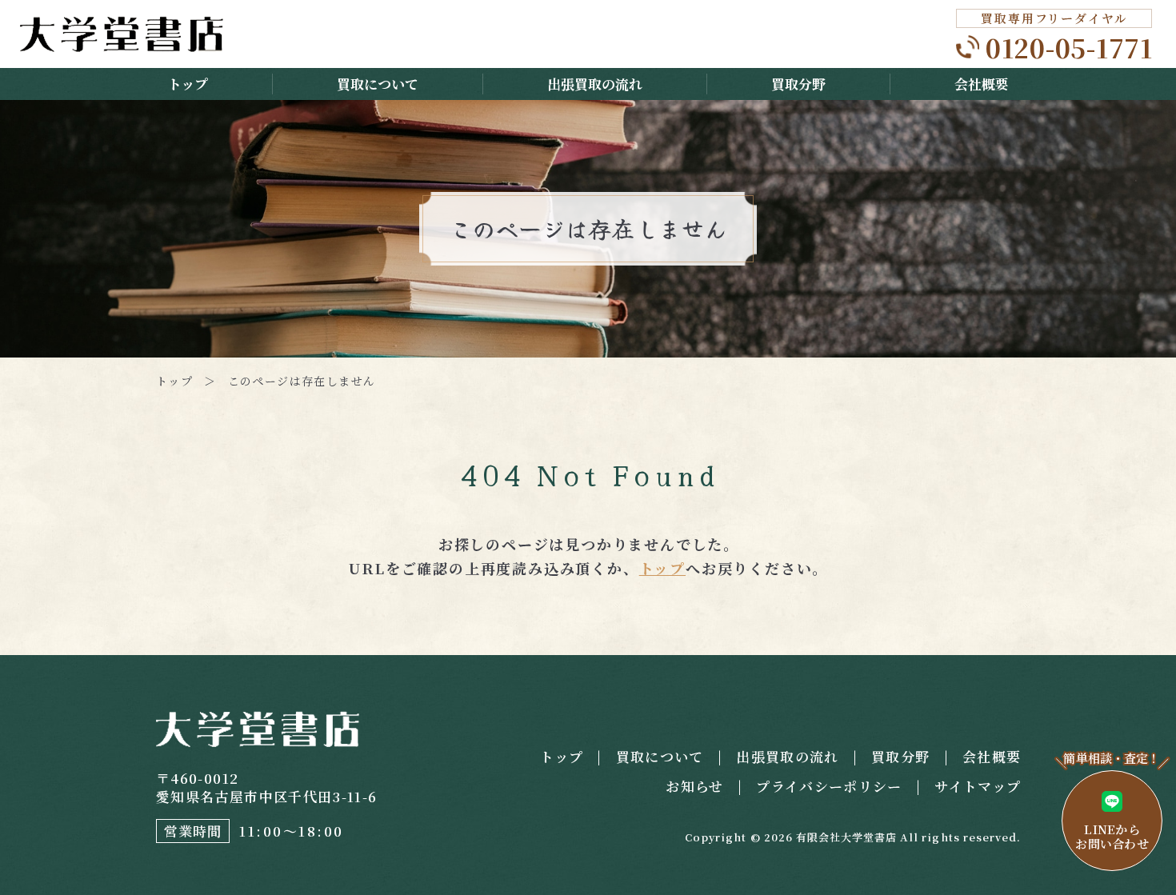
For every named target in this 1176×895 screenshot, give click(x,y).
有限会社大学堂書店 (846, 837)
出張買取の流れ (594, 84)
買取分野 (798, 84)
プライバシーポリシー (829, 786)
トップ (188, 84)
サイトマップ (977, 786)
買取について (377, 84)
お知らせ (694, 786)
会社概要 (981, 84)
